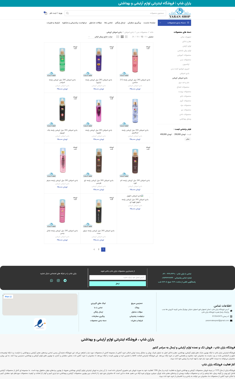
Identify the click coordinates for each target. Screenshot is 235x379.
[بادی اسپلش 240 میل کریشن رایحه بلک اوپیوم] (62, 111)
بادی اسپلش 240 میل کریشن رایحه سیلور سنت (98, 232)
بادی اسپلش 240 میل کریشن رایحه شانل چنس (62, 232)
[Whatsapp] (51, 281)
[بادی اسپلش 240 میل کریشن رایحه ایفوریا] (99, 111)
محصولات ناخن (185, 114)
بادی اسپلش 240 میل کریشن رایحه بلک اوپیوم (62, 131)
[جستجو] (67, 13)
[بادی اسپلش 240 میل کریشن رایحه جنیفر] (62, 161)
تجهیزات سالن (186, 36)
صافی (187, 139)
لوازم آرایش (187, 46)
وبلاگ (137, 307)
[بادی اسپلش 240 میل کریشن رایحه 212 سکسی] (135, 60)
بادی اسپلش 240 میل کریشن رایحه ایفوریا (98, 131)
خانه (151, 32)
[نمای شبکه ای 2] (126, 37)
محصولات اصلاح (183, 87)
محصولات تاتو (185, 96)
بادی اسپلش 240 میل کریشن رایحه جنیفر (62, 180)
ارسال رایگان (98, 312)
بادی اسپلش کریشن (179, 77)
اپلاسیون (186, 64)
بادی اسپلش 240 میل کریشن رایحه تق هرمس (98, 182)
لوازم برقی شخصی (184, 50)
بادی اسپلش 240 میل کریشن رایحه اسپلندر (62, 81)
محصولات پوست (184, 91)
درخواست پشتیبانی (137, 316)
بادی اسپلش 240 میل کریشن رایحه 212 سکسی (135, 81)
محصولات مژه (186, 105)
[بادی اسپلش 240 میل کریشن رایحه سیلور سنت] (99, 211)
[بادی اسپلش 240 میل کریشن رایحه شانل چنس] (62, 211)
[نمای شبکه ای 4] (117, 37)
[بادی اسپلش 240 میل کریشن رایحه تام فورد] (135, 161)
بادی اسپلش (184, 73)
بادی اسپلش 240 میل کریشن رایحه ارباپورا (98, 81)
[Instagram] (58, 281)
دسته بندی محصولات (98, 320)
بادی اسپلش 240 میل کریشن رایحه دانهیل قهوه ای (135, 201)
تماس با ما (98, 307)
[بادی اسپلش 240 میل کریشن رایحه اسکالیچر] (135, 111)
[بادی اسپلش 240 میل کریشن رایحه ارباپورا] (99, 60)
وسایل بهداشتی (185, 119)
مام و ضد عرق (184, 82)
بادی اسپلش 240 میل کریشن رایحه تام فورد (135, 182)
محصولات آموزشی (184, 55)
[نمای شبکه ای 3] (122, 37)
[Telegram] (65, 281)
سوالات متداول (136, 312)
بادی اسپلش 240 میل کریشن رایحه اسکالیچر (135, 131)
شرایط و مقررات (137, 320)
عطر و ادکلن (186, 41)
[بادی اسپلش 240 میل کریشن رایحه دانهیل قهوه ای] (135, 196)
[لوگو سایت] (180, 13)
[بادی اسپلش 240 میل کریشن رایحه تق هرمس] (99, 161)
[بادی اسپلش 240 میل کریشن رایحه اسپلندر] (62, 60)
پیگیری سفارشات (98, 316)
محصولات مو (186, 109)
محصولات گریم (185, 100)
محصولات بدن (185, 59)
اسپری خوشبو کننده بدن (180, 68)
